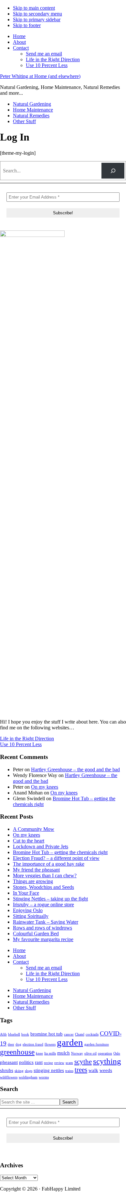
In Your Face (26, 893)
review (59, 1063)
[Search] (112, 171)
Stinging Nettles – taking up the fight (50, 898)
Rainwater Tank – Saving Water (45, 922)
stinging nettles (49, 1070)
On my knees (44, 787)
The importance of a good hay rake (48, 864)
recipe (48, 1063)
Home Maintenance (33, 996)
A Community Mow (33, 829)
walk (93, 1070)
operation (105, 1053)
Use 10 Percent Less (21, 744)
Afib (3, 1034)
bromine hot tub (46, 1033)
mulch (63, 1053)
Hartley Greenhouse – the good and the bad (75, 769)
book (25, 1034)
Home (19, 950)
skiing (19, 1071)
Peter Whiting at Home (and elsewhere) (40, 76)
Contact (21, 962)
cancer (69, 1034)
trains (69, 1071)
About (19, 956)
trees (81, 1070)
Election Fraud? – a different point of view (56, 858)
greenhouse (17, 1052)
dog (18, 1044)
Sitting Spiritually (30, 916)
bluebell (14, 1034)
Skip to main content (34, 8)
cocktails (92, 1034)
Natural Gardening (32, 990)
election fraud (33, 1044)
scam (69, 1063)
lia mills (50, 1053)
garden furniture (96, 1044)
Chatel (79, 1034)
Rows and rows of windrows (42, 927)
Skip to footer (27, 25)
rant (39, 1062)
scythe (83, 1062)
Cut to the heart (28, 840)
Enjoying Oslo (28, 910)
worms (44, 1077)
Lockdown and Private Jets (40, 846)
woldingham (28, 1077)
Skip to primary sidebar (36, 19)
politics (26, 1062)
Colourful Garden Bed (36, 933)
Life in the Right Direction (27, 738)
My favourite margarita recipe (43, 939)
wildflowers (8, 1077)
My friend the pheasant (36, 869)
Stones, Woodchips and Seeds (43, 887)
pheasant (9, 1062)
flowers (50, 1044)
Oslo (116, 1053)
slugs (28, 1071)
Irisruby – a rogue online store (43, 904)
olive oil (90, 1053)
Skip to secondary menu (37, 13)
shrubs (6, 1070)
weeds (106, 1070)
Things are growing (33, 881)
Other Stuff (24, 1007)
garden (70, 1042)
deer (11, 1044)
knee (39, 1053)
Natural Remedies (31, 1002)
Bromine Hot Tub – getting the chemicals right (60, 852)
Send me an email (44, 967)
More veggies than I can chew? (45, 875)
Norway (77, 1053)
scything (107, 1061)
